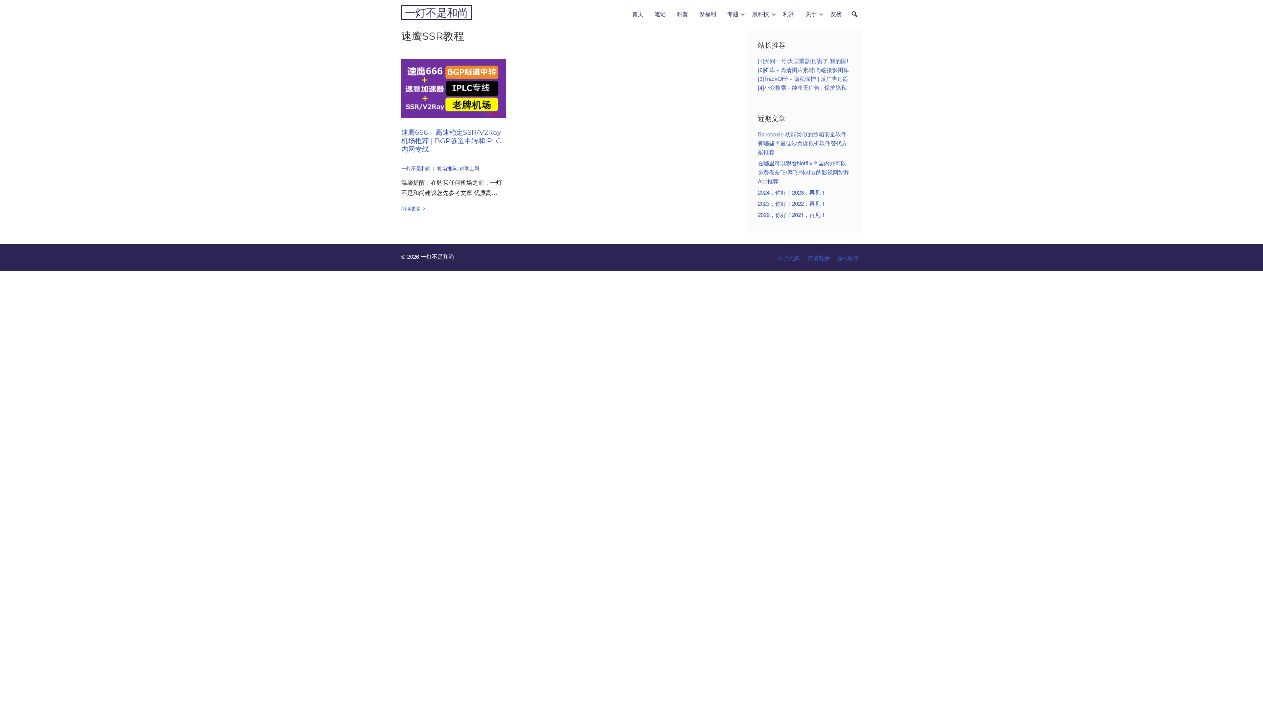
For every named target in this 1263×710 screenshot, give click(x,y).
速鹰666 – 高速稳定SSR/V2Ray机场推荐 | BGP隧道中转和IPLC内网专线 (451, 140)
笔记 (660, 14)
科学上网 (469, 168)
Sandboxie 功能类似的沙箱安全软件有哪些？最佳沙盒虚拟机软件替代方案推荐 (802, 143)
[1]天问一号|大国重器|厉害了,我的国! (803, 61)
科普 (682, 14)
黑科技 (760, 14)
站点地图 (789, 257)
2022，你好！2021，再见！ (792, 214)
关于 (811, 14)
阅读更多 (411, 208)
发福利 (707, 14)
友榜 (836, 14)
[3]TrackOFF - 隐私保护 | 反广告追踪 (803, 78)
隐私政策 (848, 257)
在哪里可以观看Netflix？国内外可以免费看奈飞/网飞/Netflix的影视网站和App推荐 (804, 172)
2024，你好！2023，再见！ (792, 192)
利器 (788, 14)
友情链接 (818, 257)
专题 (732, 14)
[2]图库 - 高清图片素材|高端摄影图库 (803, 69)
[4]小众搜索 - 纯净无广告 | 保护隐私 (802, 87)
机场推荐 (447, 168)
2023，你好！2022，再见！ (792, 203)
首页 (637, 14)
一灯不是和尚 (436, 12)
